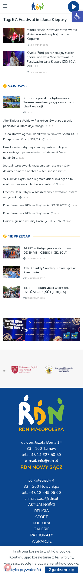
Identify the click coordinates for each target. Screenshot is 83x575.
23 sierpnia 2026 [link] (35, 258)
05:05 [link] (61, 184)
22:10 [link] (74, 205)
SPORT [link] (41, 516)
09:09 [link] (21, 158)
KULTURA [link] (41, 523)
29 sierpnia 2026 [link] (35, 278)
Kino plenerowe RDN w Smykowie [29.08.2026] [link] (35, 205)
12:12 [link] (50, 126)
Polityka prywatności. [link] (23, 569)
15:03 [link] (29, 112)
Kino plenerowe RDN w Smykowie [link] (26, 213)
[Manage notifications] (7, 567)
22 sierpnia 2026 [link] (35, 298)
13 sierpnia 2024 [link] (38, 45)
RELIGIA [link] (41, 510)
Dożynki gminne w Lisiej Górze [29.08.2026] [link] (32, 221)
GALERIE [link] (42, 529)
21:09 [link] (68, 221)
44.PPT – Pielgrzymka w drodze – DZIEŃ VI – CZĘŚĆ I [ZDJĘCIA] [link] (47, 290)
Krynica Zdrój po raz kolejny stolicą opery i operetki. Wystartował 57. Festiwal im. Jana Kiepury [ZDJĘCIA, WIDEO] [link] (51, 59)
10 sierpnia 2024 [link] (38, 72)
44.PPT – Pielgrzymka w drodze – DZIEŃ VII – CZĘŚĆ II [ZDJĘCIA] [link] (47, 250)
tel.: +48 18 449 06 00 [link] (41, 492)
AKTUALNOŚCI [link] (41, 504)
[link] (77, 16)
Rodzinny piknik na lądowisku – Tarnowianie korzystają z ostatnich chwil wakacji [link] (48, 102)
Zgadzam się (61, 569)
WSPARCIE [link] (41, 541)
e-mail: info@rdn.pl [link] (41, 460)
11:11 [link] (48, 139)
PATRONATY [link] (41, 535)
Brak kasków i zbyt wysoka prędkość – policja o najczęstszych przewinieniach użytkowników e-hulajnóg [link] (35, 152)
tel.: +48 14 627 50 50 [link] (41, 454)
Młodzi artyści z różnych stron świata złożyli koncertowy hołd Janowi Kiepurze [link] (52, 34)
